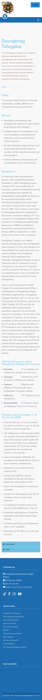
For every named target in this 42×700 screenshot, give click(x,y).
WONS (37, 695)
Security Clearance (11, 620)
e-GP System (8, 643)
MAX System (8, 637)
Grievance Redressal (11, 613)
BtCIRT (6, 630)
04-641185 (14, 583)
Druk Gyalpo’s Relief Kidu (13, 616)
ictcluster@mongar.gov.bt (21, 587)
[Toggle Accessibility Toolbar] (5, 16)
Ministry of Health (10, 640)
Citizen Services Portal (12, 633)
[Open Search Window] (38, 20)
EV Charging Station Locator (14, 647)
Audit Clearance (9, 623)
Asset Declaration (10, 627)
